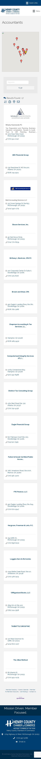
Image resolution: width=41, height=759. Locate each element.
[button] (17, 48)
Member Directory (11, 689)
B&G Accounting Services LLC (16, 200)
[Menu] (32, 3)
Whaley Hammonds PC (14, 125)
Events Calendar (23, 689)
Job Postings (24, 691)
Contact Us (32, 691)
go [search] (21, 88)
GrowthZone (26, 756)
